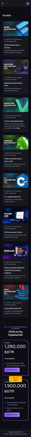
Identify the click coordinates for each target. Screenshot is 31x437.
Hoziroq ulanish (12, 370)
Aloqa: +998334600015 (15, 432)
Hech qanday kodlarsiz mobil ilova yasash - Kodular (14, 270)
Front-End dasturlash (13, 121)
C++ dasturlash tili (12, 197)
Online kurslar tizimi (13, 232)
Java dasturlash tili (12, 308)
